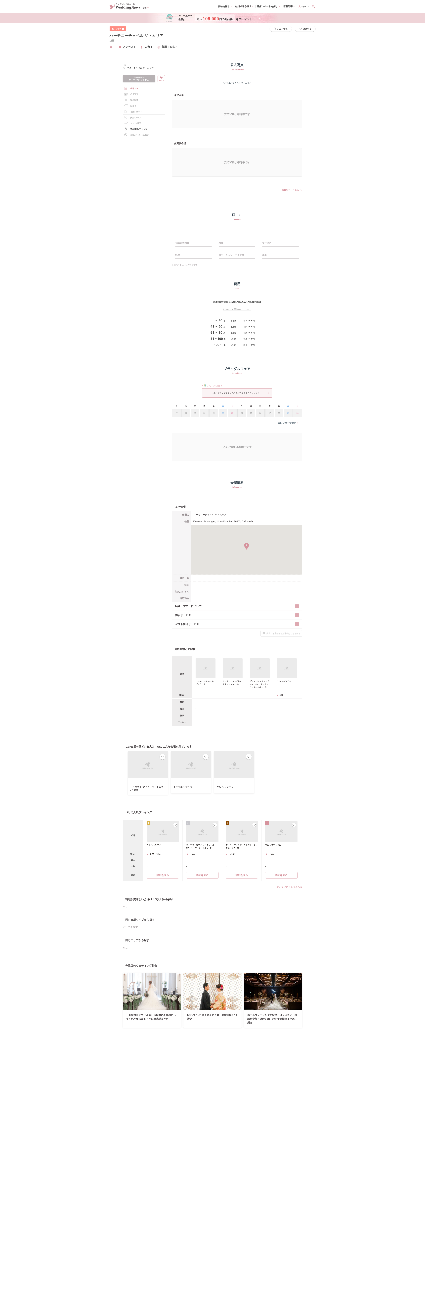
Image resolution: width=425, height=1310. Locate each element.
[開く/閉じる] (297, 606)
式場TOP (134, 88)
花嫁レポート (136, 111)
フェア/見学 (135, 123)
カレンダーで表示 (287, 422)
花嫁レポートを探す (267, 6)
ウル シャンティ (284, 681)
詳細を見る (202, 875)
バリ (112, 40)
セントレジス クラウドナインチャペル (232, 683)
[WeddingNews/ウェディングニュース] (125, 8)
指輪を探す (224, 6)
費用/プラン (135, 117)
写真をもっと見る (290, 189)
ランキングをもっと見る (289, 886)
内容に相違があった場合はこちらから (283, 633)
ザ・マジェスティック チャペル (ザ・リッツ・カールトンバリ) (260, 684)
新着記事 (288, 6)
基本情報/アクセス (138, 129)
